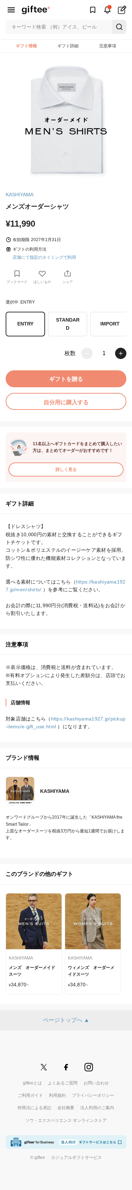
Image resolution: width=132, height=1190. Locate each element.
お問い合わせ (96, 1083)
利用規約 (57, 1095)
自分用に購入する (66, 402)
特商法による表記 (34, 1107)
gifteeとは (32, 1083)
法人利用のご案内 (97, 1107)
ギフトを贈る (66, 379)
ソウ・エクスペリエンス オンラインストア (66, 1120)
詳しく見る (66, 469)
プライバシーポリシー (93, 1095)
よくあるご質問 (62, 1083)
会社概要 (65, 1107)
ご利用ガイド (30, 1095)
